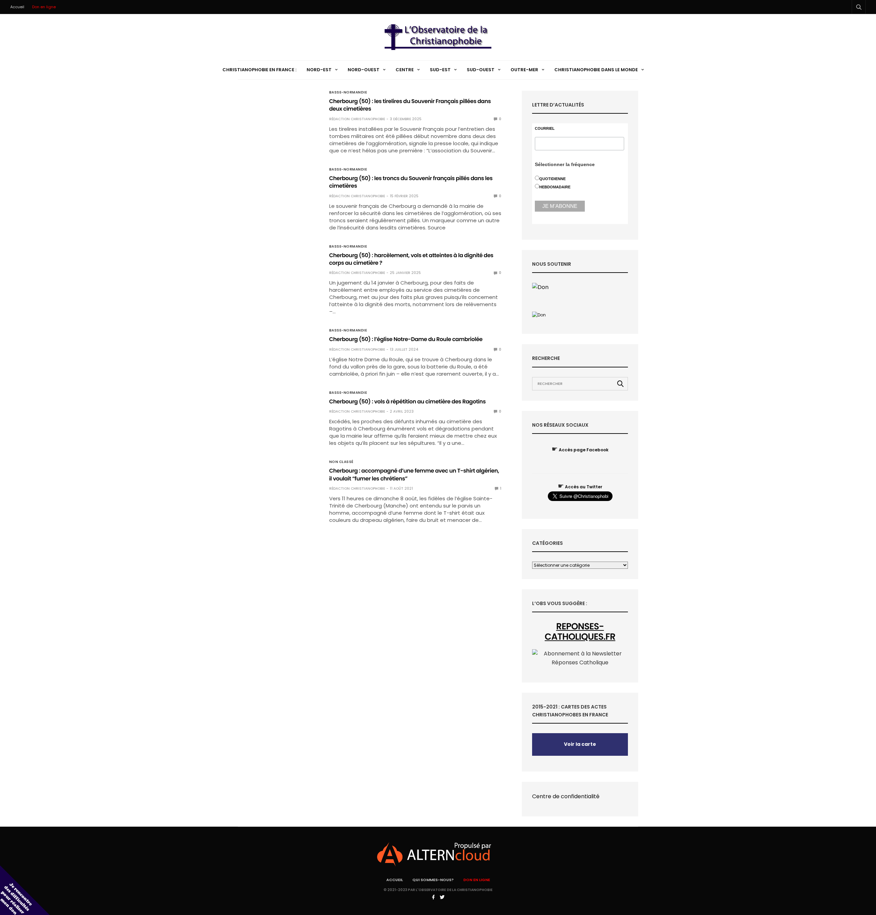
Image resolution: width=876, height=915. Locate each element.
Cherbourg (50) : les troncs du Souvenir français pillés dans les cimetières (411, 182)
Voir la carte (580, 744)
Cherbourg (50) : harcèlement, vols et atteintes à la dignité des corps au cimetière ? (411, 259)
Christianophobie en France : (259, 69)
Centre (405, 69)
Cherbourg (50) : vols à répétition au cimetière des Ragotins (407, 401)
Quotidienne (552, 179)
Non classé (341, 462)
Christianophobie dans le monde (596, 69)
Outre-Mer (524, 69)
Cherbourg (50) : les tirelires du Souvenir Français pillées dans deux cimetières (410, 105)
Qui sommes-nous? (433, 879)
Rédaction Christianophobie (357, 119)
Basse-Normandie (348, 92)
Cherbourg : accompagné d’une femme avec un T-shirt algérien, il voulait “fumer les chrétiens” (414, 474)
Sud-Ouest (480, 69)
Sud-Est (440, 69)
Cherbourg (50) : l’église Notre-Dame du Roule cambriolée (405, 339)
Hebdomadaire (554, 187)
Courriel (545, 128)
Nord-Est (319, 69)
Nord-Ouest (363, 69)
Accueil (17, 7)
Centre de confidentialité (566, 796)
